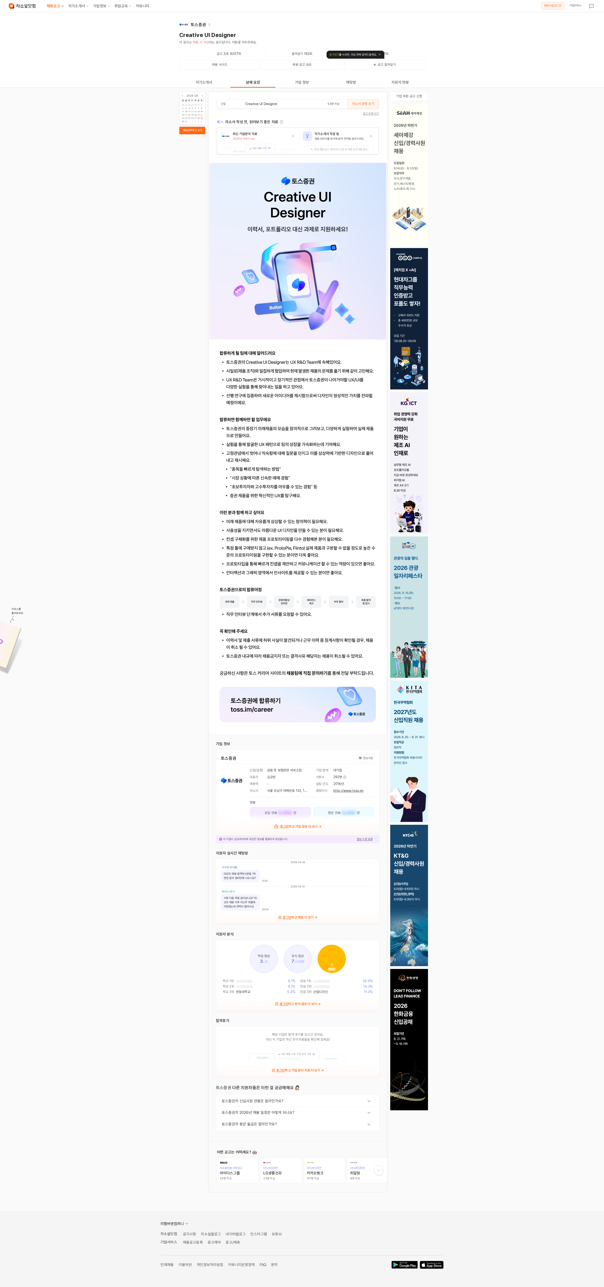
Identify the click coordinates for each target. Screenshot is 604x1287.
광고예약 (214, 1242)
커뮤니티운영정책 (241, 1264)
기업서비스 (575, 5)
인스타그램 (258, 1234)
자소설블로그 (211, 1234)
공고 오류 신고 (371, 113)
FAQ (263, 1264)
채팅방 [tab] (351, 82)
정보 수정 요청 (365, 839)
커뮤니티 (142, 6)
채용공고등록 (193, 1242)
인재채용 (167, 1264)
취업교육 (121, 6)
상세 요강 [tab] (253, 82)
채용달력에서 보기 (192, 130)
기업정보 (99, 6)
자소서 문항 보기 (363, 104)
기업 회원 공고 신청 (409, 96)
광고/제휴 (233, 1242)
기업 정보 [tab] (302, 82)
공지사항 (189, 1234)
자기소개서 (76, 6)
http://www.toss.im (348, 791)
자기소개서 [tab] (204, 82)
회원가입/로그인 (553, 5)
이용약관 (185, 1264)
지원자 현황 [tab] (400, 82)
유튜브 (277, 1234)
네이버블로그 (236, 1234)
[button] (258, 141)
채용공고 (53, 6)
